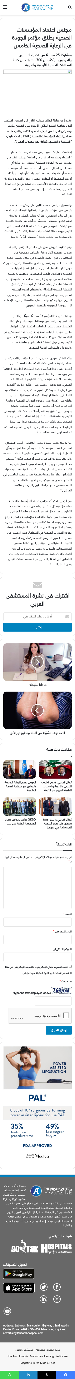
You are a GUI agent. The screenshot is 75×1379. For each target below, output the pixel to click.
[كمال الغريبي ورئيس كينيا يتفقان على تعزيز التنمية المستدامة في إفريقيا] (55, 806)
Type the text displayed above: (32, 993)
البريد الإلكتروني (62, 931)
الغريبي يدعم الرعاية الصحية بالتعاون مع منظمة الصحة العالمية (20, 786)
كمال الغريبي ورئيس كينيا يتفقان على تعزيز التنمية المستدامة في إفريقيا (57, 823)
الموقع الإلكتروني (62, 949)
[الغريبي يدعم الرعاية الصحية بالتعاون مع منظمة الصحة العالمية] (19, 769)
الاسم (68, 914)
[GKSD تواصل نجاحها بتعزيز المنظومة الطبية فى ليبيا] (19, 806)
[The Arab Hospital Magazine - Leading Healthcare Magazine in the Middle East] (37, 7)
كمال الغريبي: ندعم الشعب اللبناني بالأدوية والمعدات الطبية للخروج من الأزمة (56, 786)
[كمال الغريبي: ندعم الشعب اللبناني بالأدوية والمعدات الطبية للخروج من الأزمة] (55, 769)
